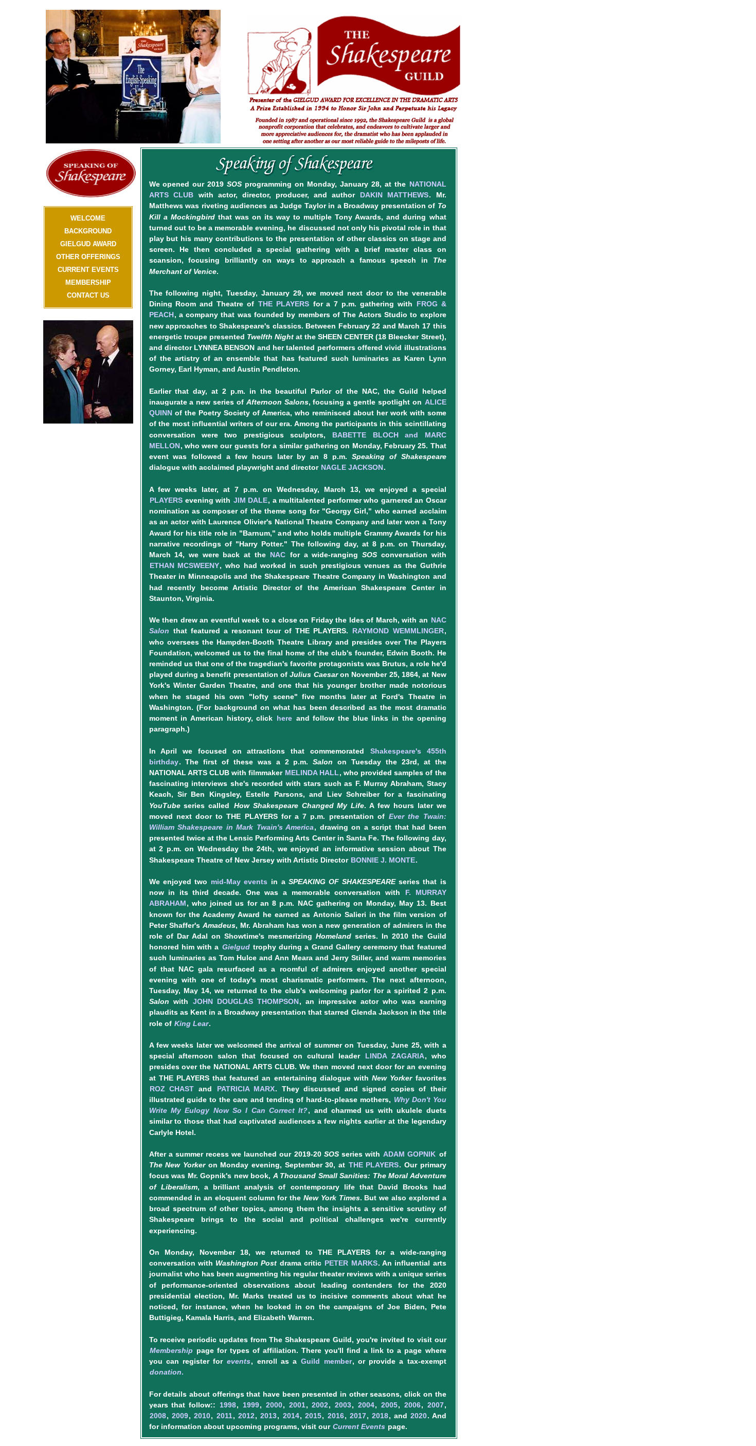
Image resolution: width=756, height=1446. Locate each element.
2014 (291, 1416)
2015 (313, 1416)
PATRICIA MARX (246, 1089)
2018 (380, 1416)
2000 (274, 1405)
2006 (412, 1405)
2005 (389, 1405)
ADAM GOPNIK (409, 1154)
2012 (246, 1416)
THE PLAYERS (283, 304)
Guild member (326, 1361)
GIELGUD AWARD (88, 244)
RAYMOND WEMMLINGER (397, 631)
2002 (320, 1405)
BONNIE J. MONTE (383, 860)
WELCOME (87, 218)
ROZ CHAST (172, 1089)
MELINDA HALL (312, 772)
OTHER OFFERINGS (88, 257)
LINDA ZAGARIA (394, 1056)
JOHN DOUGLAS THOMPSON (246, 1001)
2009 (180, 1416)
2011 (224, 1416)
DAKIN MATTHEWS (394, 195)
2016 (336, 1416)
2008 (158, 1416)
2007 (435, 1405)
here (284, 718)
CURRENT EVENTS (88, 269)
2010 (202, 1416)
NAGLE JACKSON (352, 467)
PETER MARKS (351, 1263)
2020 (418, 1416)
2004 (366, 1405)
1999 (251, 1405)
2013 (268, 1416)
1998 (228, 1405)
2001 (297, 1405)
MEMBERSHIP (88, 282)
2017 (358, 1416)
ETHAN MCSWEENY (185, 565)
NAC (277, 555)
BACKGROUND (88, 231)
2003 (343, 1405)
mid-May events (239, 881)
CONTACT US (88, 295)
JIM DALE (250, 500)
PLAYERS (166, 500)
